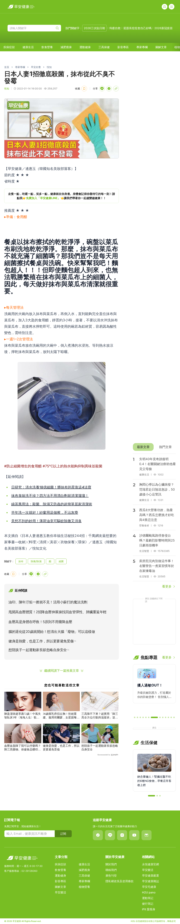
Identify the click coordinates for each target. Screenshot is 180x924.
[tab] (143, 447)
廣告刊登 (111, 875)
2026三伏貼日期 (94, 28)
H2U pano (149, 892)
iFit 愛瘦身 (148, 909)
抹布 (20, 561)
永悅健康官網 (150, 864)
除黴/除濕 (36, 561)
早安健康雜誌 (150, 881)
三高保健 (104, 47)
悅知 (49, 67)
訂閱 (63, 833)
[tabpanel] (154, 521)
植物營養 (84, 887)
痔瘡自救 (115, 28)
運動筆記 (147, 898)
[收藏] (84, 88)
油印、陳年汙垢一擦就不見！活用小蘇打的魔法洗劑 (47, 602)
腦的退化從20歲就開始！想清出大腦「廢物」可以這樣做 (51, 632)
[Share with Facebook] (109, 88)
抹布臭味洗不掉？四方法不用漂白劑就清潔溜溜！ (50, 496)
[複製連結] (116, 88)
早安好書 (36, 67)
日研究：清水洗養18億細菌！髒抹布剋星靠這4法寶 (51, 487)
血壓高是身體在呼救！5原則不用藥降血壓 (40, 622)
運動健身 (85, 47)
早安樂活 (60, 892)
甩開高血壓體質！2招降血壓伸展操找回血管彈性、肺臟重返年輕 (57, 612)
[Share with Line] (102, 88)
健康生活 (28, 47)
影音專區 (123, 47)
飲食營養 (47, 47)
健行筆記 (147, 903)
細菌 (61, 561)
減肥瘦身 (66, 47)
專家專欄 (142, 47)
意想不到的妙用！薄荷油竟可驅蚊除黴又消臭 (46, 521)
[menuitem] (9, 47)
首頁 (6, 67)
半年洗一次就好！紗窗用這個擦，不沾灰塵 (44, 512)
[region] (61, 196)
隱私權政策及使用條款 (119, 881)
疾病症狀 (9, 47)
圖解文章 (161, 47)
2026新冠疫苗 (163, 28)
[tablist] (154, 447)
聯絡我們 (111, 870)
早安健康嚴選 (150, 875)
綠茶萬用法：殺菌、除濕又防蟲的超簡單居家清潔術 (51, 504)
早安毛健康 (149, 887)
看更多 (167, 586)
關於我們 (111, 864)
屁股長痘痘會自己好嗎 (137, 28)
